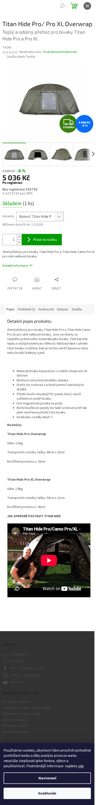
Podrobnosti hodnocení (60, 52)
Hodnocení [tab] (46, 309)
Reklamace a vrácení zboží (21, 713)
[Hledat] (62, 6)
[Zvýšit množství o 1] (19, 237)
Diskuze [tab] (62, 309)
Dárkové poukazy (14, 720)
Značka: (20, 56)
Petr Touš (17, 682)
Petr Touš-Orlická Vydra (26, 668)
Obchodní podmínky (16, 701)
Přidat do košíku (45, 239)
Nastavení (47, 778)
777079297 (17, 661)
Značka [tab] (77, 309)
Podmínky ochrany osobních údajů (26, 708)
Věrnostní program (15, 731)
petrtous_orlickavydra (25, 675)
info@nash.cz (19, 654)
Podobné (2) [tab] (26, 309)
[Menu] (87, 6)
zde (81, 766)
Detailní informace (15, 265)
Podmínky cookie (14, 726)
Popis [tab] (10, 309)
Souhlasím (47, 793)
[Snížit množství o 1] (19, 242)
